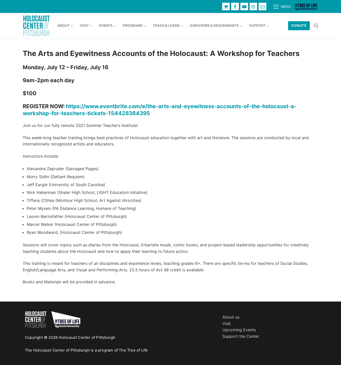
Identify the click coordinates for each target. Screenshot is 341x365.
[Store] (226, 6)
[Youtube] (244, 6)
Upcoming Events (239, 329)
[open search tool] (316, 25)
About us (230, 317)
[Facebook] (235, 6)
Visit (226, 323)
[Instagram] (253, 6)
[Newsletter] (262, 6)
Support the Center (240, 336)
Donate (298, 25)
